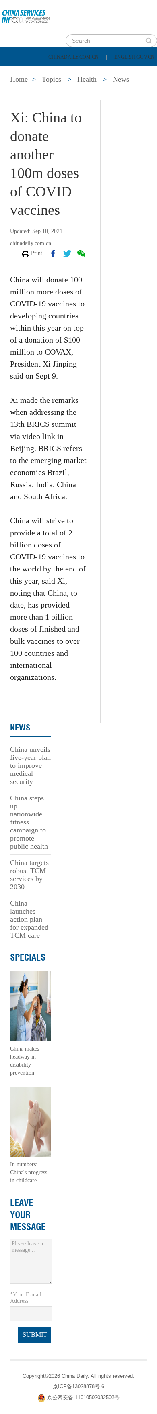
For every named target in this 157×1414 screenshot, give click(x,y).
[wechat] (81, 253)
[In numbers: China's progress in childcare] (30, 1121)
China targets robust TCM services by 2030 (29, 875)
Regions (116, 93)
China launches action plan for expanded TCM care (29, 919)
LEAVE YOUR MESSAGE (27, 1215)
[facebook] (53, 253)
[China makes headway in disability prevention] (30, 1006)
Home (18, 73)
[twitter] (67, 253)
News (106, 73)
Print (36, 253)
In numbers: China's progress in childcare (28, 1172)
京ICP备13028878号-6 (78, 1386)
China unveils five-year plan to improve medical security (30, 765)
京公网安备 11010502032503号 (83, 1398)
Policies (62, 73)
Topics (71, 93)
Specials (24, 93)
